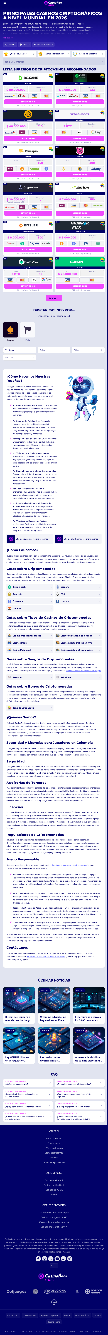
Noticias (54, 1163)
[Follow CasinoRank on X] (50, 1265)
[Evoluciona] (56, 1297)
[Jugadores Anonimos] (34, 1297)
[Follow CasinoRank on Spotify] (63, 1265)
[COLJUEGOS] (16, 1297)
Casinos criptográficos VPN (53, 1233)
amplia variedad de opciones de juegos (83, 670)
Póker (54, 1201)
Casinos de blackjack (53, 1191)
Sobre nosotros (53, 1144)
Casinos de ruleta (53, 1196)
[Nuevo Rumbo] (76, 1297)
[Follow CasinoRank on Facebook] (37, 1265)
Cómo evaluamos (53, 1154)
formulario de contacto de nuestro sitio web (46, 956)
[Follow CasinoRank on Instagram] (44, 1265)
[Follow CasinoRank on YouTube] (56, 1265)
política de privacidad (53, 1168)
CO (52, 1272)
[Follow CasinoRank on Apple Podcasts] (69, 1265)
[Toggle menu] (4, 3)
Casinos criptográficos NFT (53, 1223)
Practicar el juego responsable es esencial (71, 865)
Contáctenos (53, 1149)
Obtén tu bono (28, 102)
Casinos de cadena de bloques (53, 1218)
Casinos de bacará (53, 1186)
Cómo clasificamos (53, 1159)
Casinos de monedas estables (53, 1228)
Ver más (52, 298)
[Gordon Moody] (92, 1297)
